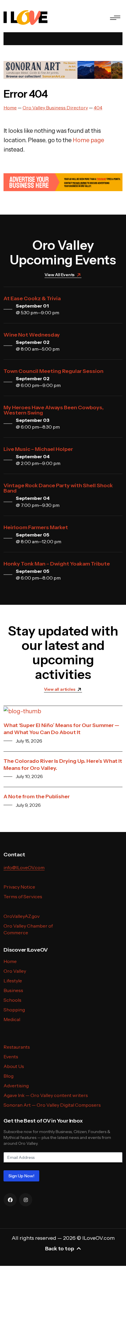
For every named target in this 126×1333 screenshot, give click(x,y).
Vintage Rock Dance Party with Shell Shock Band (58, 488)
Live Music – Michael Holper (38, 449)
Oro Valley (15, 971)
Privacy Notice (19, 887)
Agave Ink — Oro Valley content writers (46, 1095)
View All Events (59, 274)
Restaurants (17, 1047)
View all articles (59, 689)
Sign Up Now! (21, 1176)
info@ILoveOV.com (24, 867)
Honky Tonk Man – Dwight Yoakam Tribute (57, 564)
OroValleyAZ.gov (22, 916)
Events (11, 1056)
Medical (12, 1019)
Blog (8, 1076)
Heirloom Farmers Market (36, 527)
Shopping (14, 1010)
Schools (12, 1000)
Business (13, 990)
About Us (14, 1066)
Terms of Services (23, 896)
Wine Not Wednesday (32, 335)
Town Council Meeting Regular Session (53, 371)
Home (10, 961)
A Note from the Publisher (37, 796)
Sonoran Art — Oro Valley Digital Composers (52, 1105)
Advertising (16, 1086)
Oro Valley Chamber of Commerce (28, 929)
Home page (88, 140)
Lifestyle (13, 981)
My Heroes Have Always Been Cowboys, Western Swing (54, 410)
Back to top (59, 1248)
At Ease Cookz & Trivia (32, 298)
